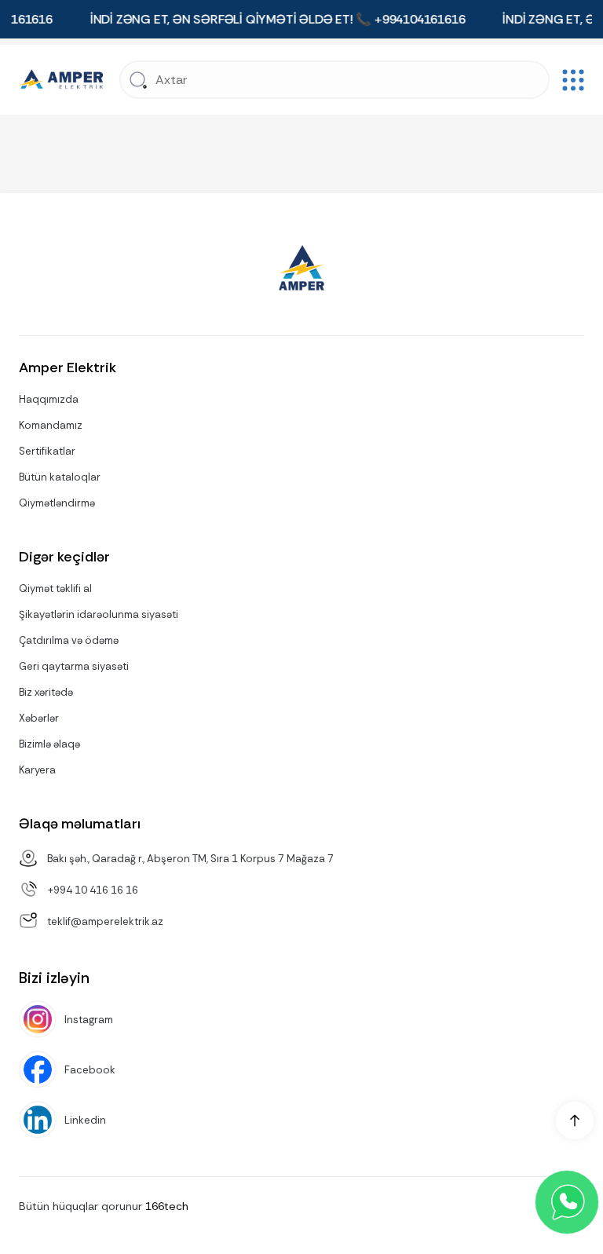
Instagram (88, 1019)
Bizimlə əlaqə (49, 744)
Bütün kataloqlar (59, 477)
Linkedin (85, 1120)
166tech (166, 1206)
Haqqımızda (49, 399)
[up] (575, 1120)
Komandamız (50, 425)
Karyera (37, 770)
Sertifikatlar (47, 451)
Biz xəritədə (46, 692)
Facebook (89, 1070)
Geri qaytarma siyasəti (74, 666)
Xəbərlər (39, 718)
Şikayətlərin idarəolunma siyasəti (98, 614)
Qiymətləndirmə (57, 503)
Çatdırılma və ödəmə (69, 640)
